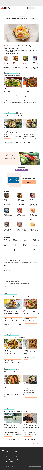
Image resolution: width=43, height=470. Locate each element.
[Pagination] (33, 76)
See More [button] (35, 108)
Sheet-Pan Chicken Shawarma (29, 392)
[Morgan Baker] (13, 123)
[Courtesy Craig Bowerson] (32, 418)
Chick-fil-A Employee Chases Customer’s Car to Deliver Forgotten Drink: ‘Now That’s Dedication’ (12, 427)
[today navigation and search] (41, 8)
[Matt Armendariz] (32, 304)
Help (6, 453)
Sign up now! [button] (34, 148)
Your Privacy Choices (10, 461)
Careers (16, 451)
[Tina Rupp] (21, 33)
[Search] (38, 8)
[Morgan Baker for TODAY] (32, 379)
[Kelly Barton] (13, 344)
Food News (36, 21)
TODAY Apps (7, 456)
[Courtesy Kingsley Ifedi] (13, 418)
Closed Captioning (17, 453)
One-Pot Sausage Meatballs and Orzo (31, 138)
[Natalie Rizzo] (13, 304)
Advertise (16, 456)
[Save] (4, 41)
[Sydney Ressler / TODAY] (32, 82)
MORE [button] (5, 265)
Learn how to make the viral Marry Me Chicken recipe (33, 136)
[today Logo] (3, 450)
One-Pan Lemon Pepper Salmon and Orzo (11, 394)
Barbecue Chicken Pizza (29, 394)
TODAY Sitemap (17, 454)
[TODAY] (13, 82)
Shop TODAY (16, 459)
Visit (6, 454)
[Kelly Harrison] (32, 344)
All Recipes (6, 21)
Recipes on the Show (16, 21)
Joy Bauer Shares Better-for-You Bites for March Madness (33, 355)
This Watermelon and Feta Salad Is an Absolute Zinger (33, 320)
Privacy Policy (7, 459)
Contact (7, 451)
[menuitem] (14, 8)
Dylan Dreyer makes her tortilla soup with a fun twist (13, 140)
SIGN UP (8, 162)
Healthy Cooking (27, 21)
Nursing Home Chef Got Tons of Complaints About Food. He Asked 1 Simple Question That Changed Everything (32, 427)
